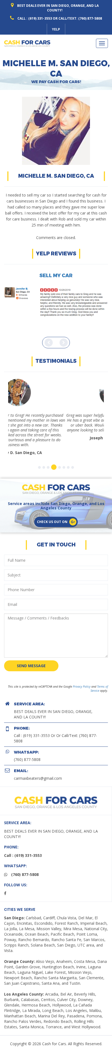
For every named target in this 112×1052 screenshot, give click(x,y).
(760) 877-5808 (27, 744)
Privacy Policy (82, 672)
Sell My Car (56, 276)
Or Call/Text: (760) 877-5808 (77, 18)
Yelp (56, 29)
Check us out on (52, 507)
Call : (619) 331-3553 (34, 18)
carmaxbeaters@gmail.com (38, 763)
